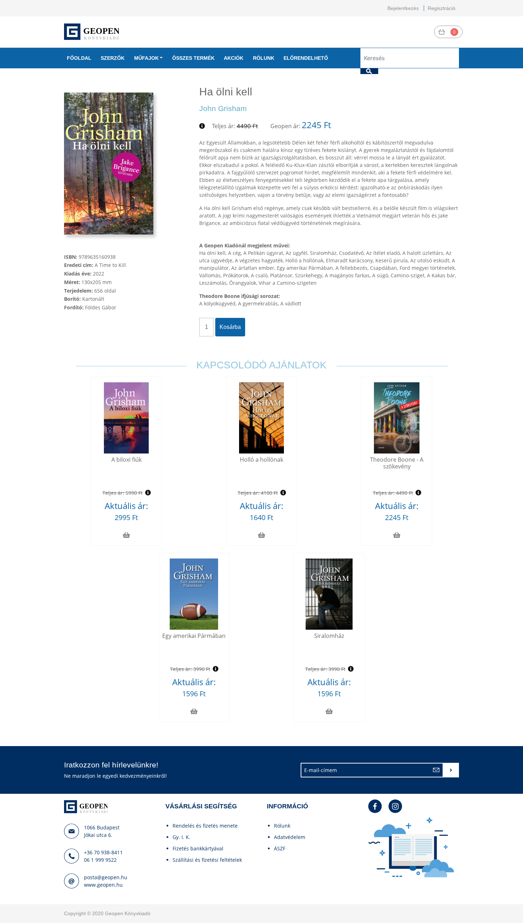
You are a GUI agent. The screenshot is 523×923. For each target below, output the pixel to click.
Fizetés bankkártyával (198, 848)
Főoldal (79, 58)
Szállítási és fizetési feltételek (207, 859)
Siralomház (329, 636)
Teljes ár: (223, 126)
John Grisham (223, 108)
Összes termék (193, 58)
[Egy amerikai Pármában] (194, 594)
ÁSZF (279, 848)
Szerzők (113, 58)
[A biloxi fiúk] (126, 417)
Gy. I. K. (181, 837)
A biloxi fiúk (126, 459)
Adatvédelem (289, 837)
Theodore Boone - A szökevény (396, 463)
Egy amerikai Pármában (194, 636)
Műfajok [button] (146, 58)
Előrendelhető (306, 58)
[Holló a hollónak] (261, 417)
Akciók (233, 58)
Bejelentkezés (403, 8)
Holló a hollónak (261, 459)
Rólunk (263, 58)
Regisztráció (441, 8)
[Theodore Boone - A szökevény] (396, 417)
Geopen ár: (285, 126)
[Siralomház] (329, 594)
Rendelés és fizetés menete (205, 825)
